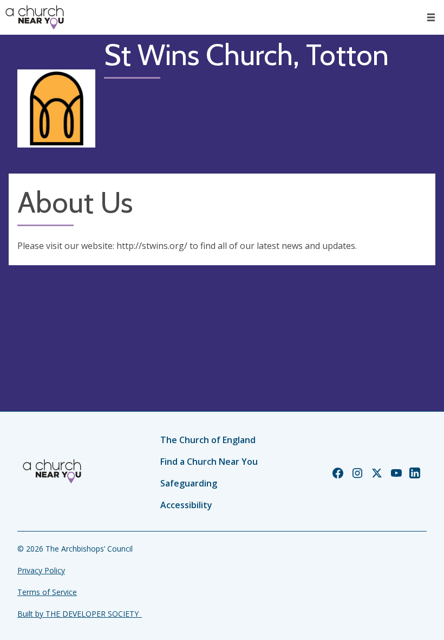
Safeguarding (188, 483)
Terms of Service (47, 592)
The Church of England (208, 440)
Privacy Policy (41, 570)
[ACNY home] (34, 17)
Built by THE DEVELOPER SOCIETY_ (79, 614)
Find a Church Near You (209, 462)
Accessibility (186, 505)
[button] (431, 17)
